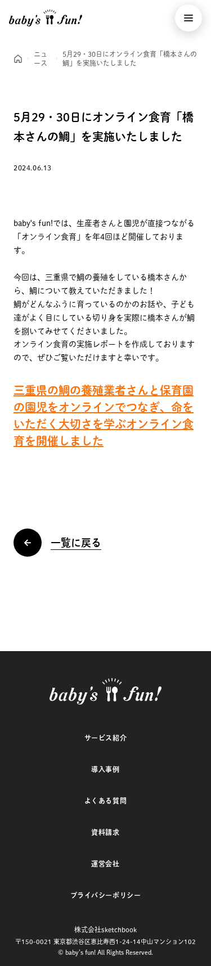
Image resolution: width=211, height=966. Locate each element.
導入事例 (105, 769)
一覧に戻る (76, 543)
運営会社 (105, 863)
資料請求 (105, 832)
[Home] (18, 58)
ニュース (40, 58)
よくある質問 (105, 800)
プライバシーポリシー (105, 895)
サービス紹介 (105, 737)
